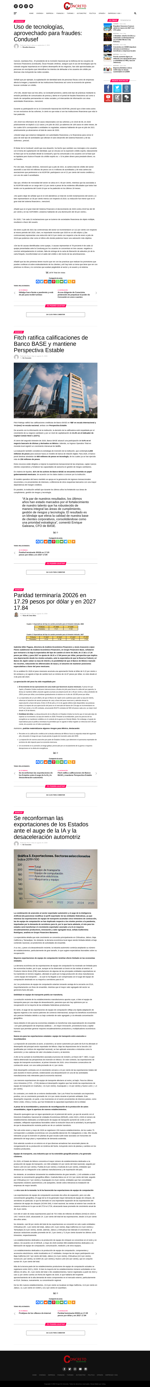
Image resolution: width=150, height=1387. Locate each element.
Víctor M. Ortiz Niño (29, 615)
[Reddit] (45, 281)
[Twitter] (41, 281)
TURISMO (70, 13)
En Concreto (27, 358)
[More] (73, 281)
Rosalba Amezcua (29, 47)
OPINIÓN (102, 13)
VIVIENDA (39, 13)
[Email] (61, 281)
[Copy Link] (69, 281)
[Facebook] (37, 281)
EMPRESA (49, 13)
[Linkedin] (49, 281)
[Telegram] (65, 281)
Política (92, 13)
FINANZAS (59, 13)
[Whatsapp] (57, 281)
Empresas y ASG (114, 13)
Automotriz (81, 13)
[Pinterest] (53, 281)
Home (31, 13)
